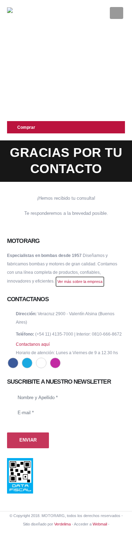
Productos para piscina (32, 51)
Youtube (41, 363)
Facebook (13, 363)
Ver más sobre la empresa (79, 281)
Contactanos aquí (33, 344)
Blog (13, 102)
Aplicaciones (22, 64)
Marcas (16, 76)
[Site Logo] (24, 12)
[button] (99, 12)
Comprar (26, 127)
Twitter (27, 363)
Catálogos (19, 114)
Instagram (55, 363)
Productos (19, 39)
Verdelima (62, 524)
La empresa (21, 89)
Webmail (100, 524)
